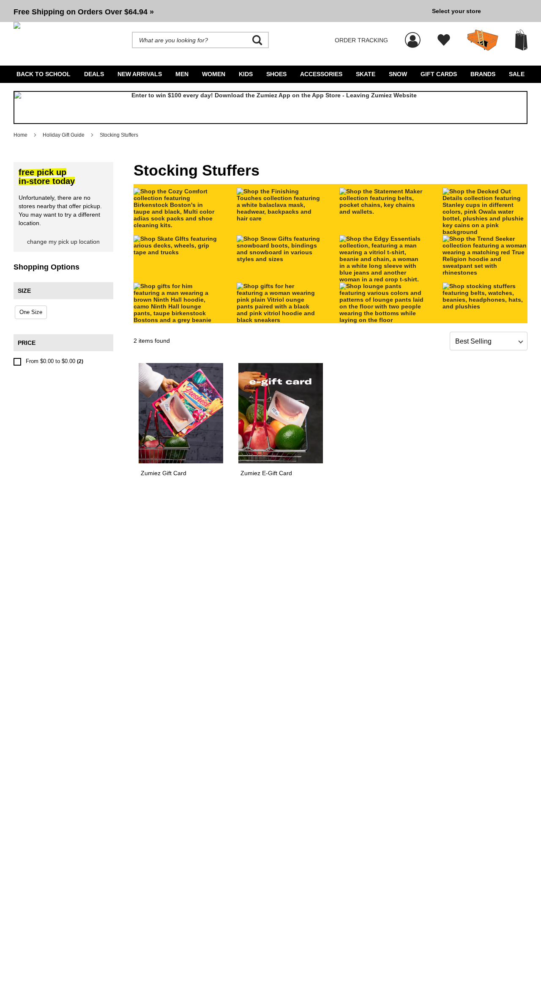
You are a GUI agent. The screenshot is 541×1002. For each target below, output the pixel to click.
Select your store (456, 11)
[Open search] (257, 40)
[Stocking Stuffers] (485, 306)
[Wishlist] (443, 40)
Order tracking (361, 40)
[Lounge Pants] (382, 320)
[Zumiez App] (270, 107)
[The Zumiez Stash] (482, 40)
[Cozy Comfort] (176, 225)
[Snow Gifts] (279, 259)
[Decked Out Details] (485, 231)
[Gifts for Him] (176, 320)
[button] (219, 11)
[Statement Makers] (382, 211)
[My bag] (521, 40)
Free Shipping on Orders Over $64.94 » (84, 12)
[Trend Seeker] (485, 272)
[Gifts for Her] (279, 320)
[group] (219, 11)
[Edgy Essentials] (382, 279)
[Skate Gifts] (176, 252)
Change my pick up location (63, 241)
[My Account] (413, 35)
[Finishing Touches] (279, 218)
